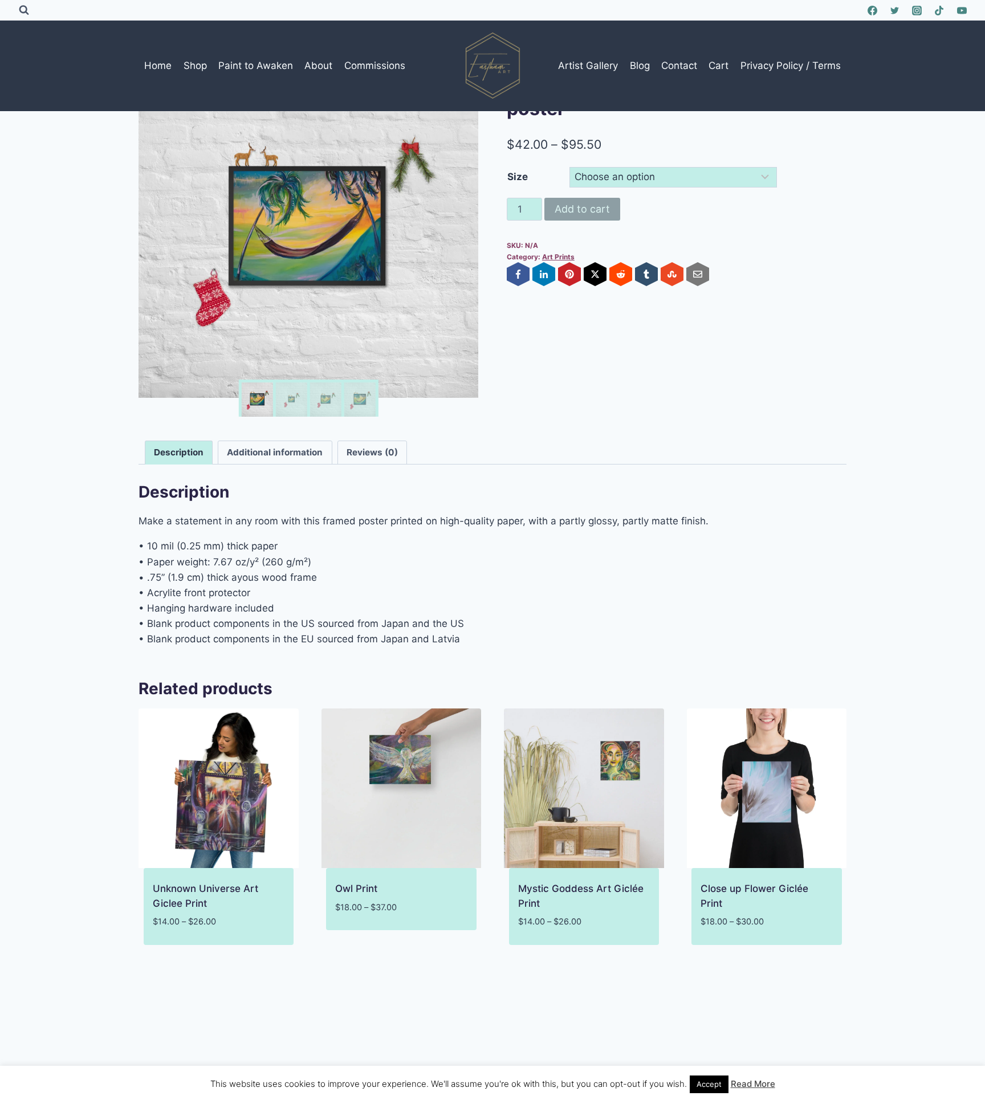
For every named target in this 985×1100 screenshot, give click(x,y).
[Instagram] (917, 10)
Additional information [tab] (275, 452)
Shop (195, 65)
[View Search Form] (24, 10)
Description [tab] (178, 452)
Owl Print (356, 888)
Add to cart (582, 209)
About (318, 65)
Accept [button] (709, 1084)
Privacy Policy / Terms (790, 65)
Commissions (374, 65)
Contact (679, 65)
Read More (753, 1083)
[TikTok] (939, 10)
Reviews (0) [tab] (372, 452)
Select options (371, 941)
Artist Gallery (588, 65)
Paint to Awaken (255, 65)
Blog (640, 65)
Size (517, 176)
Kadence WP (596, 1065)
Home (158, 65)
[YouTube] (961, 10)
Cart (718, 65)
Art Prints (558, 256)
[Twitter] (895, 10)
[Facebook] (872, 10)
